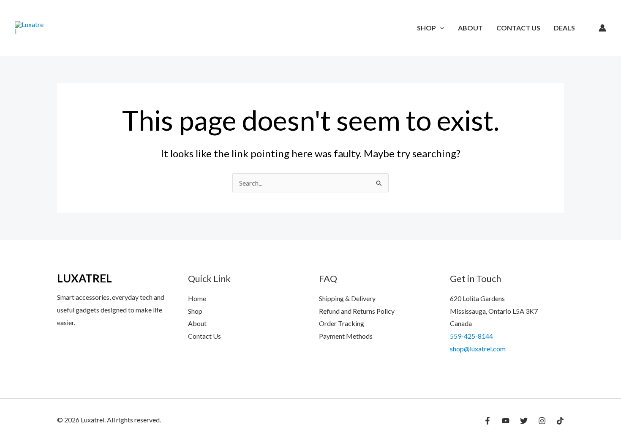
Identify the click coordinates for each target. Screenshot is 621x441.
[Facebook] (487, 421)
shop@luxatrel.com (478, 349)
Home (197, 298)
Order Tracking (341, 323)
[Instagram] (542, 421)
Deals (564, 28)
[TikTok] (560, 421)
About (470, 28)
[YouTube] (505, 421)
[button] (440, 28)
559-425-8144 (471, 336)
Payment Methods (346, 336)
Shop (426, 28)
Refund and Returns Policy (357, 311)
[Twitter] (524, 421)
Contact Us (518, 28)
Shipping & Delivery (347, 298)
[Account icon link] (602, 28)
